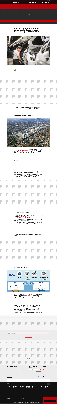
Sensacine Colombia (22, 398)
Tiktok (49, 2)
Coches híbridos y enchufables (24, 369)
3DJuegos (14, 387)
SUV (15, 371)
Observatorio (23, 2)
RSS (40, 376)
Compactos (8, 371)
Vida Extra (14, 388)
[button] (19, 69)
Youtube (46, 2)
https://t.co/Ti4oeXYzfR (18, 166)
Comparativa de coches (24, 373)
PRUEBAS (10, 2)
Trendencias (40, 387)
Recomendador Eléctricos (33, 2)
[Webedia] (48, 0)
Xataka (8, 387)
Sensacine (21, 387)
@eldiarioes (25, 166)
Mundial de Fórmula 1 (24, 375)
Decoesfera (40, 388)
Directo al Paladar (28, 387)
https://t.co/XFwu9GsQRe (22, 216)
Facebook (44, 2)
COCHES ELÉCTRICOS (16, 2)
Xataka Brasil (8, 398)
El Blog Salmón (46, 387)
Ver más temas (9, 377)
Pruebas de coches (24, 371)
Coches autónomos (9, 375)
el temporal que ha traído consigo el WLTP (24, 150)
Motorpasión (33, 387)
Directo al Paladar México (28, 397)
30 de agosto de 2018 (26, 217)
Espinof (20, 388)
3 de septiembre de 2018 (26, 168)
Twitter (48, 2)
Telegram (42, 2)
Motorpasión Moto (34, 388)
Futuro (15, 375)
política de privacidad (38, 371)
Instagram (45, 2)
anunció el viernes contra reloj (32, 294)
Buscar (48, 380)
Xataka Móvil (8, 388)
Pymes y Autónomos (47, 388)
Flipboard (41, 376)
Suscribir (42, 369)
